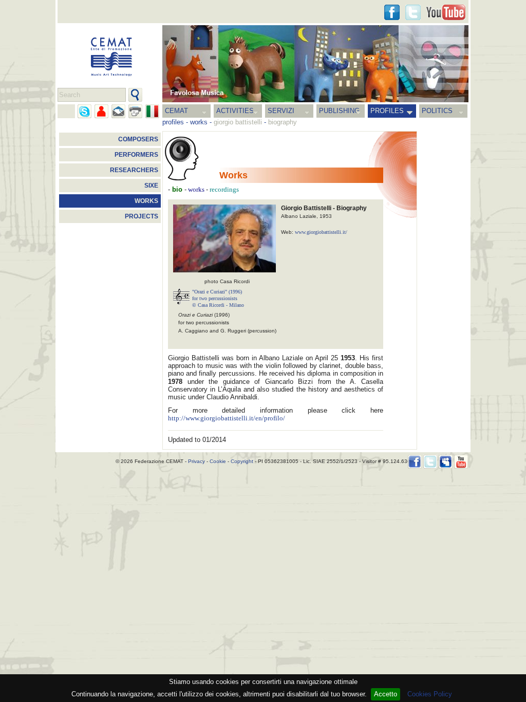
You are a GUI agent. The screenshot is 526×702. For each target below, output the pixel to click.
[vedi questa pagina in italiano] (152, 111)
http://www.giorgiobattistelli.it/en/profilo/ (226, 418)
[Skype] (84, 111)
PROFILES (387, 111)
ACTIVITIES (235, 111)
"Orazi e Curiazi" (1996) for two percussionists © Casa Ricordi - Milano (218, 298)
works (199, 122)
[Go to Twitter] (413, 12)
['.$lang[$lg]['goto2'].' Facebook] (392, 12)
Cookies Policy (429, 694)
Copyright (242, 461)
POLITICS (437, 111)
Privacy (196, 461)
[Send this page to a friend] (101, 111)
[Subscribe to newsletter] (118, 111)
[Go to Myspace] (446, 462)
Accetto (385, 694)
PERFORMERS (136, 155)
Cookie (218, 461)
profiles (173, 122)
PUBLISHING (339, 111)
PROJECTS (141, 216)
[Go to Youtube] (445, 12)
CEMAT (176, 111)
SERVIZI (281, 111)
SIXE (151, 185)
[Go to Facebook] (415, 462)
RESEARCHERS (134, 170)
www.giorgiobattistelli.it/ (321, 232)
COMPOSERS (138, 139)
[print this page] (135, 111)
